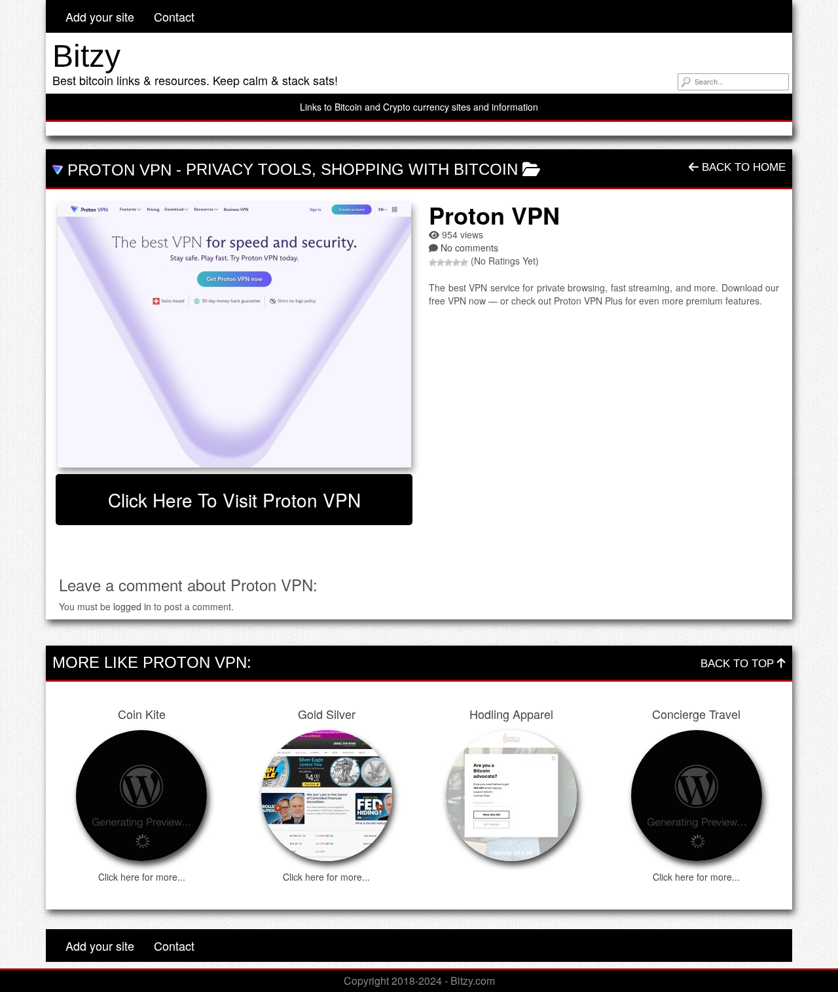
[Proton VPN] (234, 335)
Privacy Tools (249, 169)
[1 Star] (433, 262)
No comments (469, 247)
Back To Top (739, 663)
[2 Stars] (441, 262)
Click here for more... (141, 876)
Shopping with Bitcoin (419, 169)
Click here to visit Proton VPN (234, 500)
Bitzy (86, 56)
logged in (132, 606)
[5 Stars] (464, 262)
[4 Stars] (456, 262)
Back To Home (742, 167)
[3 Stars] (448, 262)
